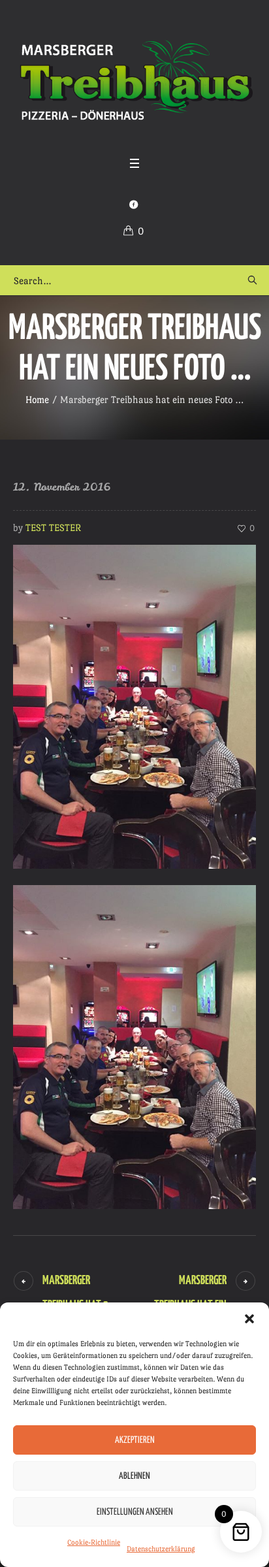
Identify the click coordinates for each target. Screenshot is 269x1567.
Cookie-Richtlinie (93, 1542)
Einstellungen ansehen (135, 1512)
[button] (249, 1318)
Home (37, 399)
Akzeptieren (135, 1440)
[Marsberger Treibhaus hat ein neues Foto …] (134, 703)
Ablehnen (134, 1476)
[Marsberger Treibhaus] (134, 80)
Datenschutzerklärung (161, 1549)
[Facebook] (133, 204)
